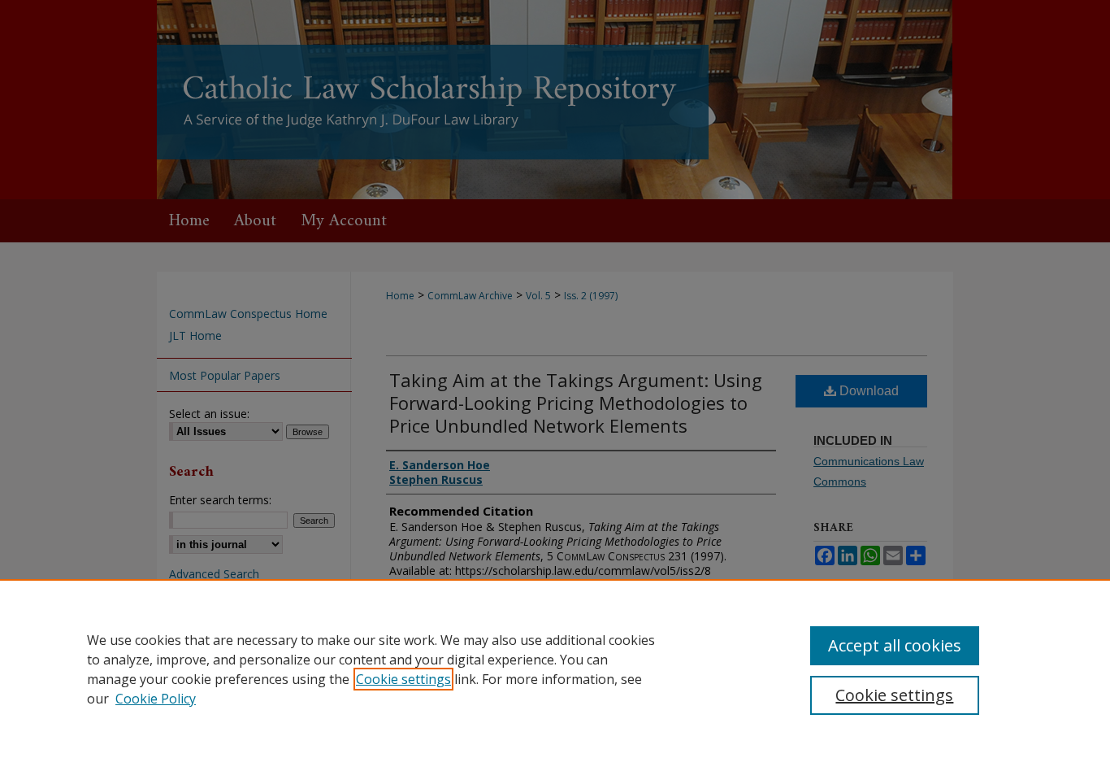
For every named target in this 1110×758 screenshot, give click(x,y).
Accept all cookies (894, 645)
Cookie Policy (155, 699)
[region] (555, 668)
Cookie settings (403, 679)
